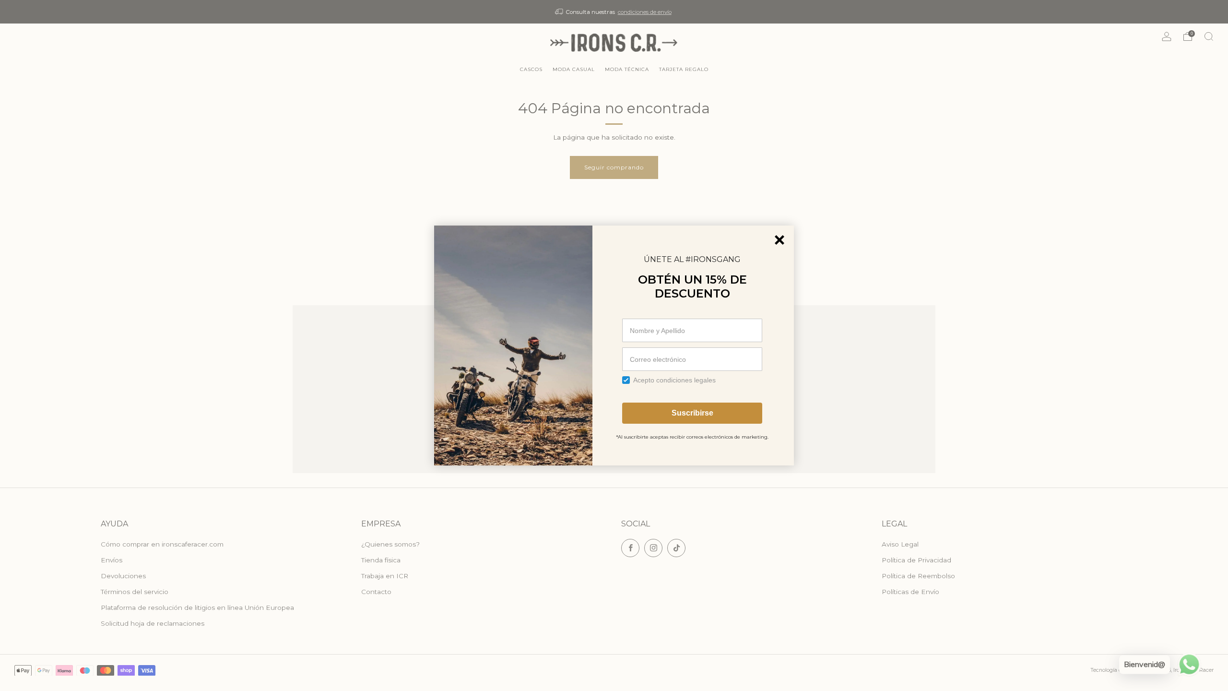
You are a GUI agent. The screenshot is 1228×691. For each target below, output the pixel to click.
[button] (779, 240)
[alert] (614, 345)
